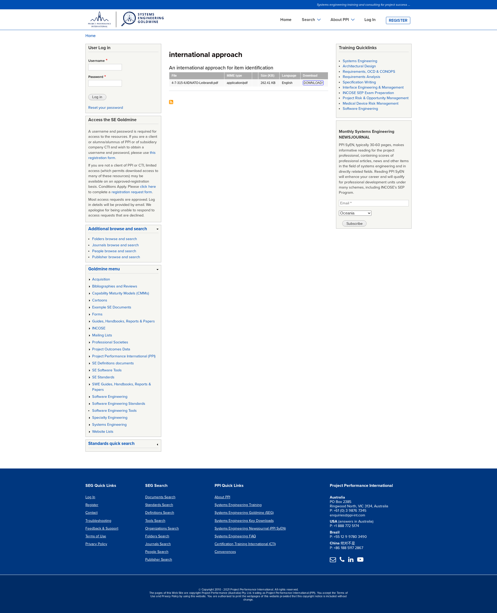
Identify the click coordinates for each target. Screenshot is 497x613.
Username (96, 61)
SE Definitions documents (113, 363)
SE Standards (103, 377)
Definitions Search (159, 512)
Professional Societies (110, 342)
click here (148, 186)
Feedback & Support (101, 528)
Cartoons (99, 300)
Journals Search (158, 544)
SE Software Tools (107, 370)
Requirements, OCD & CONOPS (369, 71)
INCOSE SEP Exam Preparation (368, 93)
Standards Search (159, 505)
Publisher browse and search (116, 257)
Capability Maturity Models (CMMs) (120, 293)
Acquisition (101, 279)
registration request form (132, 192)
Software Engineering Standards (118, 403)
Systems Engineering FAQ (235, 536)
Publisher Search (158, 559)
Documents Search (160, 497)
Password (95, 77)
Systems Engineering (109, 424)
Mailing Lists (102, 335)
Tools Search (155, 520)
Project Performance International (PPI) (124, 356)
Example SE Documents (111, 307)
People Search (157, 552)
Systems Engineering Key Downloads (244, 520)
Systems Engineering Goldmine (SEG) (244, 512)
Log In (370, 19)
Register (398, 20)
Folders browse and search (114, 239)
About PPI (222, 497)
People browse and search (114, 251)
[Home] (125, 20)
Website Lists (102, 431)
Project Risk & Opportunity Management (375, 98)
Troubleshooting (98, 520)
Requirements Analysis (361, 77)
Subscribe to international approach (171, 102)
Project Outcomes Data (111, 349)
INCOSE (98, 328)
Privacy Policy (96, 544)
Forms (97, 314)
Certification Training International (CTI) (245, 544)
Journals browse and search (115, 245)
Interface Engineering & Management (373, 87)
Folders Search (157, 536)
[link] (123, 229)
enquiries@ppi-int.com (347, 515)
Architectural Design (359, 66)
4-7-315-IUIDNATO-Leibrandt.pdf (195, 83)
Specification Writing (359, 82)
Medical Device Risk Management (370, 103)
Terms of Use (95, 536)
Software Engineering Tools (114, 410)
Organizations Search (162, 528)
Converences (225, 552)
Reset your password (105, 107)
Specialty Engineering (109, 417)
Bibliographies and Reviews (114, 286)
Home (285, 19)
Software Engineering (109, 396)
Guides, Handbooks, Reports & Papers (123, 321)
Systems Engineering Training (238, 505)
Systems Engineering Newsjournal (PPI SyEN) (250, 528)
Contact (91, 512)
